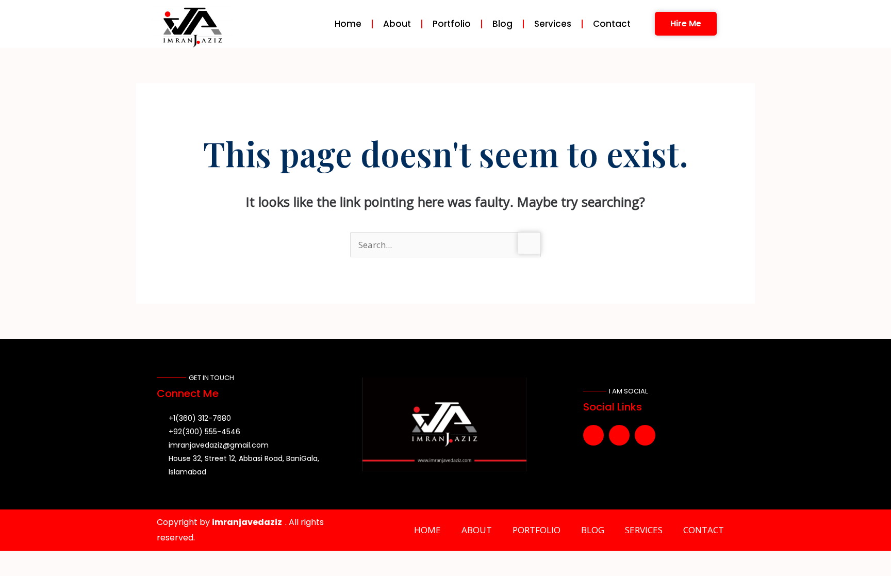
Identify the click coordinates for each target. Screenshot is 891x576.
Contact (612, 24)
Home (348, 24)
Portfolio (452, 24)
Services (552, 24)
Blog (502, 24)
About (397, 24)
